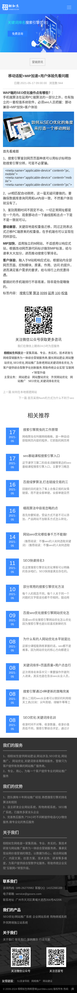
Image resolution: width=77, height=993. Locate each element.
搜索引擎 (26, 293)
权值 (64, 293)
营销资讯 (37, 62)
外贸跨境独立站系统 (15, 922)
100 (57, 293)
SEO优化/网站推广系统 (17, 916)
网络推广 (36, 981)
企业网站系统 (41, 916)
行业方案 (44, 939)
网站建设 (59, 357)
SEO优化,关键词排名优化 (44, 381)
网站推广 (30, 362)
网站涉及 (42, 756)
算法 (36, 293)
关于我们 (8, 939)
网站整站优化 (40, 377)
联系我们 (20, 939)
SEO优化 (18, 362)
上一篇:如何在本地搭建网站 (20, 392)
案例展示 (32, 939)
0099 (43, 293)
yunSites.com (45, 989)
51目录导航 (23, 981)
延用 (51, 293)
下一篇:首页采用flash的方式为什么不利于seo (46, 397)
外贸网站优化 (59, 377)
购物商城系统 (58, 916)
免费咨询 (17, 33)
